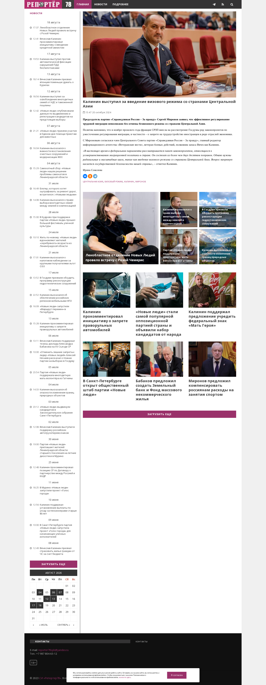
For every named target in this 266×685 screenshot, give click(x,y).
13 (53, 599)
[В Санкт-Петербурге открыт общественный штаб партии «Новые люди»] (106, 359)
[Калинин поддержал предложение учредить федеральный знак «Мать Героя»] (212, 290)
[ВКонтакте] (85, 176)
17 (33, 605)
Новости (100, 4)
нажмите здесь (125, 677)
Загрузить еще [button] (53, 564)
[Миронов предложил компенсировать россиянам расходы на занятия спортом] (212, 359)
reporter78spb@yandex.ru (53, 650)
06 (53, 592)
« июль (43, 624)
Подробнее (120, 4)
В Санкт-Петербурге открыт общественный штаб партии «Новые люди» (106, 387)
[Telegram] (95, 176)
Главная (83, 4)
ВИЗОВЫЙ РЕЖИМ (114, 181)
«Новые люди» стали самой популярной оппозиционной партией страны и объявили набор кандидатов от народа (158, 323)
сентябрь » (63, 624)
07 (60, 592)
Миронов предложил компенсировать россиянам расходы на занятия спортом (211, 387)
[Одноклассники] (90, 176)
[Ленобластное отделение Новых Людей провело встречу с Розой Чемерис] (121, 228)
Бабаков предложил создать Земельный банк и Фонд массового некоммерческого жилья (159, 389)
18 (40, 605)
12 (46, 599)
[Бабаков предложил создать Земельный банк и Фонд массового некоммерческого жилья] (159, 359)
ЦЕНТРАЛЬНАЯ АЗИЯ (93, 181)
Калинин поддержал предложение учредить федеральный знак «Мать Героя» (212, 318)
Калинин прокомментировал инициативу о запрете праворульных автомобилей (105, 320)
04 (40, 592)
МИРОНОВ (140, 181)
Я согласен (177, 675)
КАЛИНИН (129, 181)
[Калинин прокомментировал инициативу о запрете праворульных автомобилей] (106, 290)
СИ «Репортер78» (50, 678)
